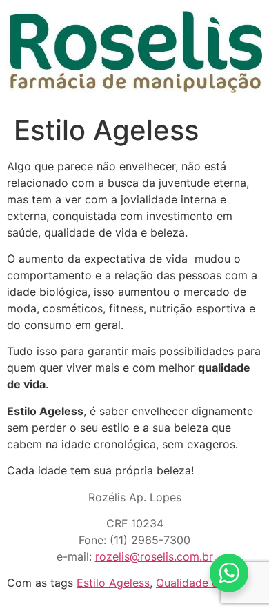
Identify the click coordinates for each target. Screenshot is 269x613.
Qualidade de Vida (204, 583)
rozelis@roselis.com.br (154, 556)
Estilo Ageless (113, 583)
